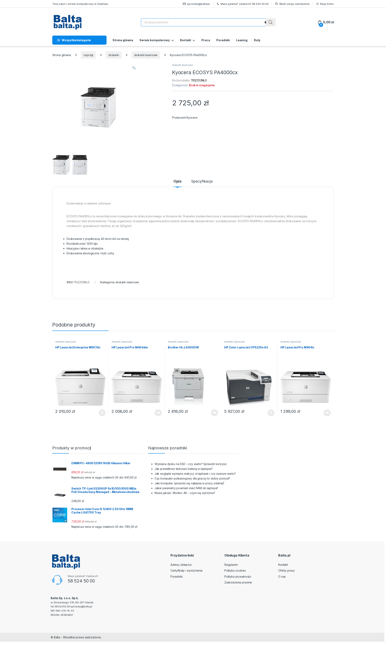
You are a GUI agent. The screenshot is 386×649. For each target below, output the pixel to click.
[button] (134, 67)
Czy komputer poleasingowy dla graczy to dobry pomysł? (192, 478)
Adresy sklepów (181, 564)
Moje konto (327, 3)
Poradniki (223, 40)
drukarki (113, 55)
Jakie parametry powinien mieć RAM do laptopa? (186, 488)
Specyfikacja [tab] (201, 181)
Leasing (241, 40)
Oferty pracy (286, 570)
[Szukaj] (271, 22)
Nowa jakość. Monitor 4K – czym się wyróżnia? (185, 493)
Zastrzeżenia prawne (238, 582)
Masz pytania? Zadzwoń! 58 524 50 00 (245, 3)
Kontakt (185, 40)
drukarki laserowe (146, 55)
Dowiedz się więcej (156, 412)
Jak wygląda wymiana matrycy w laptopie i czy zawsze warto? (195, 473)
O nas (282, 576)
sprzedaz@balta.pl (198, 3)
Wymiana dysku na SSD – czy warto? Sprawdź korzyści (191, 464)
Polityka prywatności (237, 576)
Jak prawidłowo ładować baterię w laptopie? (184, 468)
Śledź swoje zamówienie (294, 3)
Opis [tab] (177, 181)
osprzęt (88, 55)
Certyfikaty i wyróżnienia (186, 570)
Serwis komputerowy (154, 40)
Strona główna (123, 40)
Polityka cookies (235, 570)
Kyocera (192, 117)
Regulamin (231, 564)
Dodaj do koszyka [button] (100, 412)
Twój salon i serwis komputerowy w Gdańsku (80, 3)
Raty (257, 40)
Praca (205, 40)
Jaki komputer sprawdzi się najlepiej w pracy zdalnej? (190, 483)
